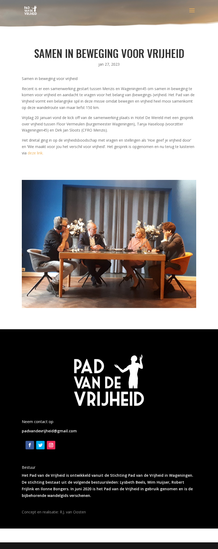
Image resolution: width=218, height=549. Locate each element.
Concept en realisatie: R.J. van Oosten (54, 511)
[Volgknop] (30, 445)
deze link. (35, 152)
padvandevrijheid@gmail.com (49, 430)
